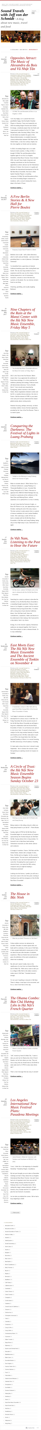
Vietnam (26, 221)
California (6, 1147)
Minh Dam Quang (15, 560)
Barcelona (7, 1255)
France (3, 943)
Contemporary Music (23, 334)
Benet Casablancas (10, 1264)
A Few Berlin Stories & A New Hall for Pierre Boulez (22, 202)
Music (19, 219)
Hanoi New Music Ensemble (4, 113)
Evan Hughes (8, 1363)
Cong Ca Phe (8, 1327)
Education (19, 789)
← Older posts (15, 1212)
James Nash (5, 365)
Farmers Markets (9, 1369)
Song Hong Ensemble (22, 1128)
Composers (19, 76)
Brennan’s (7, 1276)
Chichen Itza (8, 1312)
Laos (24, 443)
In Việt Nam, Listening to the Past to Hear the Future (25, 541)
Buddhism (13, 443)
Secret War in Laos (21, 444)
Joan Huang (5, 367)
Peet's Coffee (5, 385)
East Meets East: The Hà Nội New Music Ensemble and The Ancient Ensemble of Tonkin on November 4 (24, 654)
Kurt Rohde (27, 80)
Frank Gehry (5, 261)
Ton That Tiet (24, 83)
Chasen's (7, 1309)
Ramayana (5, 487)
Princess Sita (5, 485)
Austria (12, 1121)
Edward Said (5, 259)
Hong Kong (7, 1423)
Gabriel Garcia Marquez (11, 1378)
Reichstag (5, 281)
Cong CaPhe (20, 553)
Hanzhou (7, 1408)
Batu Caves (8, 1258)
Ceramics (5, 933)
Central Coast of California (11, 1306)
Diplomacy (17, 78)
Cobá (6, 1318)
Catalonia (7, 1303)
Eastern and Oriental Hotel (11, 1348)
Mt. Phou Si (5, 479)
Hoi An (6, 1417)
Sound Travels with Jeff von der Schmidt (14, 15)
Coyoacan (17, 1122)
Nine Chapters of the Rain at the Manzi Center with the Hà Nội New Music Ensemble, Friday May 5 (23, 318)
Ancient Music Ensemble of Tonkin (5, 693)
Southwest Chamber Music (5, 129)
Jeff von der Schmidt (22, 74)
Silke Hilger (5, 283)
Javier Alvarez (4, 1155)
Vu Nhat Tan (22, 85)
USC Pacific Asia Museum (5, 1198)
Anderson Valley (9, 1234)
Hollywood (7, 1420)
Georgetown (8, 1384)
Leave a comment (36, 213)
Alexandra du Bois (15, 75)
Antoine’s (7, 1237)
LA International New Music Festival (20, 82)
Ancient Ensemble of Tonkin (18, 552)
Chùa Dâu (5, 935)
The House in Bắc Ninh (20, 895)
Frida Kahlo (8, 1375)
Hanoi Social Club (9, 1405)
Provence (5, 955)
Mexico (17, 1126)
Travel (27, 219)
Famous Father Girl (10, 1366)
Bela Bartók (8, 1261)
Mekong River (4, 477)
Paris (23, 219)
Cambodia (7, 1288)
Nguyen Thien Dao (15, 83)
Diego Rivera (8, 1342)
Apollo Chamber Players (4, 102)
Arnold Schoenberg (16, 214)
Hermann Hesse (9, 1414)
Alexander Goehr (9, 1225)
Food (11, 556)
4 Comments (36, 74)
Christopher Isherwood (10, 1315)
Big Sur (7, 1270)
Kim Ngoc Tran (20, 336)
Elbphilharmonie (25, 216)
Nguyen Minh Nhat (15, 338)
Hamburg (12, 79)
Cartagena (7, 1297)
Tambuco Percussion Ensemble (20, 1130)
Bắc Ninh (6, 697)
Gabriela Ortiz (4, 108)
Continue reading (16, 187)
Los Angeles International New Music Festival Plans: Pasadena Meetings (24, 1107)
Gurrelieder (8, 1387)
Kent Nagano (19, 80)
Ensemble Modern (9, 1360)
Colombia (7, 1321)
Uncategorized (14, 85)
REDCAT (26, 1126)
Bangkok (7, 1252)
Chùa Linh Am (4, 699)
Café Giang (8, 1282)
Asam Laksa (8, 1246)
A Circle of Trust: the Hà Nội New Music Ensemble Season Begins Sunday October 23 (24, 773)
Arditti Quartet (8, 1240)
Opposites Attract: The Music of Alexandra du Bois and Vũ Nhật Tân (23, 63)
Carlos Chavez (8, 1291)
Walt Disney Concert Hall (20, 1132)
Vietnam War (5, 390)
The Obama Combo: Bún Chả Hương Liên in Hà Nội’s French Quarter (25, 1003)
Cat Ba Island (8, 1300)
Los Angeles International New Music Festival (5, 1059)
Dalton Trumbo (8, 1339)
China (3, 939)
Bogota (6, 1273)
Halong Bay (24, 78)
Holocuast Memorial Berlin (5, 271)
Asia (5, 353)
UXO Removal (23, 446)
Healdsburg (8, 1411)
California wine (8, 1285)
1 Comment (36, 333)
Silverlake (13, 1128)
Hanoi (17, 79)
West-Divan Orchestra (5, 291)
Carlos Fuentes (9, 1294)
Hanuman (5, 471)
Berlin (2, 238)
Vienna (21, 221)
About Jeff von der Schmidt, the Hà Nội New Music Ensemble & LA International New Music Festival (17, 5)
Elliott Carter (8, 1357)
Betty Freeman (8, 1267)
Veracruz (6, 1202)
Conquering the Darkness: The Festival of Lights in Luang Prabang (24, 431)
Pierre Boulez (5, 597)
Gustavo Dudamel (9, 1390)
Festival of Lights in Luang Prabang (4, 467)
